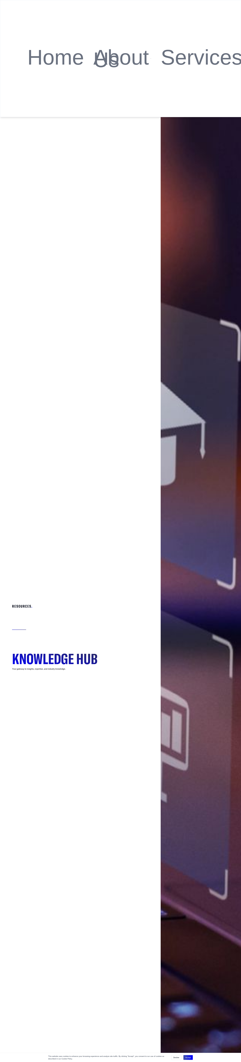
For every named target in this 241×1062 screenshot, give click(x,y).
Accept (188, 1057)
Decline (176, 1057)
